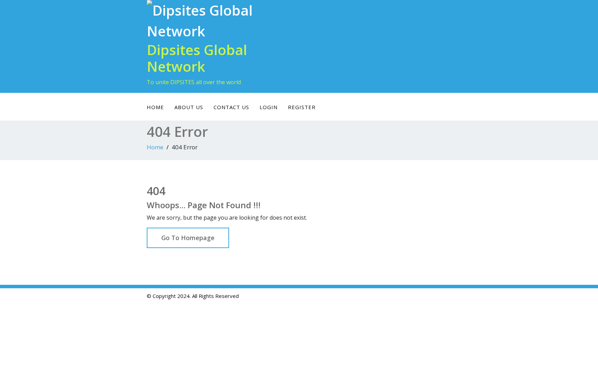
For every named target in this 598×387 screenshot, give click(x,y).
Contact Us (231, 107)
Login (269, 107)
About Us (188, 107)
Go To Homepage (188, 238)
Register (302, 107)
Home (155, 107)
